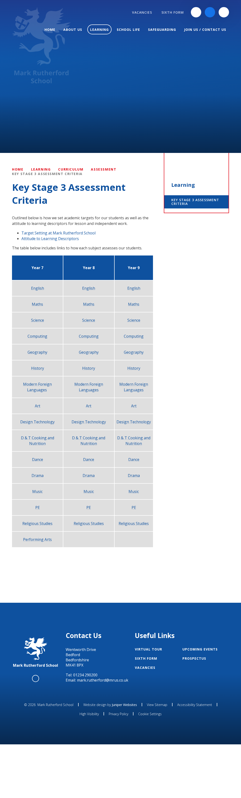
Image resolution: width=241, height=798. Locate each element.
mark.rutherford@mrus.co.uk (102, 680)
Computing (37, 336)
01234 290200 (85, 675)
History (37, 368)
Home (17, 169)
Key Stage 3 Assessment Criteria (47, 174)
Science (37, 320)
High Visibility (89, 714)
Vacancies (145, 667)
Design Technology (37, 421)
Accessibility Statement (194, 704)
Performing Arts (37, 539)
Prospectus (194, 658)
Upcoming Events (200, 649)
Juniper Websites (124, 704)
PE (37, 507)
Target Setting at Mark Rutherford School (58, 232)
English (37, 288)
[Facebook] (210, 12)
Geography (37, 352)
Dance (37, 459)
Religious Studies (37, 523)
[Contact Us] (196, 12)
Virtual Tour (148, 649)
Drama (38, 475)
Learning (41, 169)
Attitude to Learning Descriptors (50, 238)
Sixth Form (146, 658)
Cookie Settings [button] (150, 714)
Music (37, 491)
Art (37, 405)
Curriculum (70, 169)
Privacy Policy (118, 714)
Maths (37, 304)
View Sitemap (157, 704)
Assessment (103, 169)
